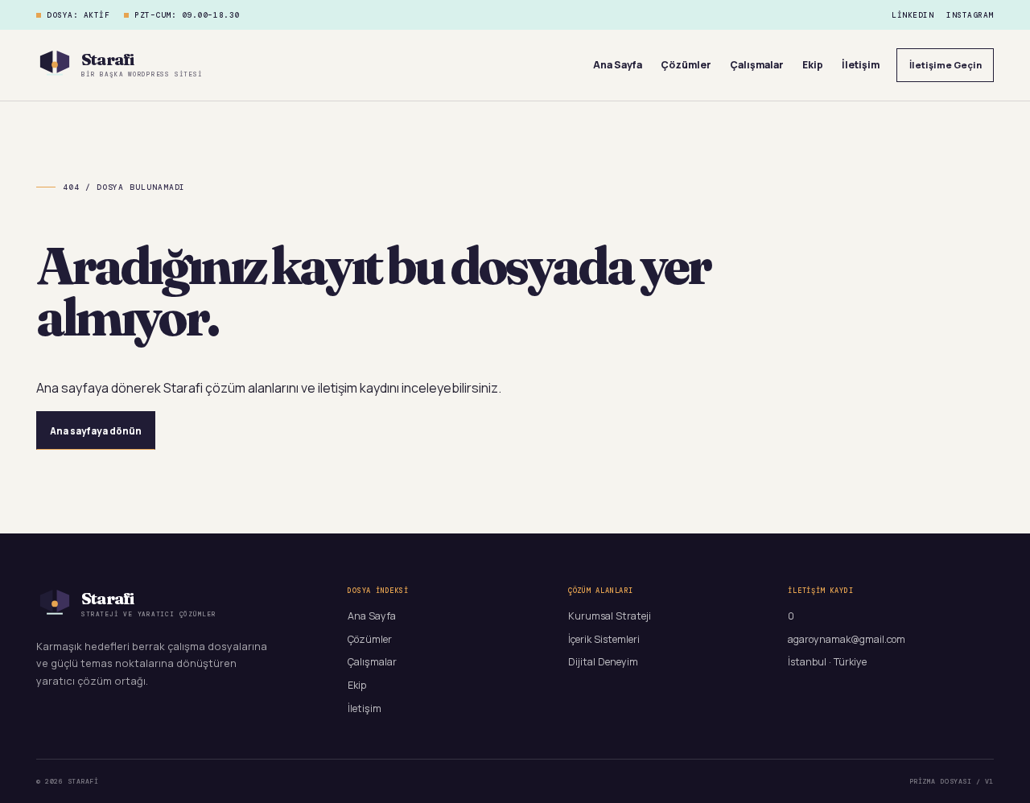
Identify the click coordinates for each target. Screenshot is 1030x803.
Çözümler (686, 65)
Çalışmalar (757, 65)
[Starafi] (54, 65)
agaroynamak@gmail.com (846, 639)
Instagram (970, 15)
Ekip (812, 65)
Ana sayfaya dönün (96, 431)
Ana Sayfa (617, 65)
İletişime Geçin (945, 65)
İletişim (861, 65)
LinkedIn (912, 15)
